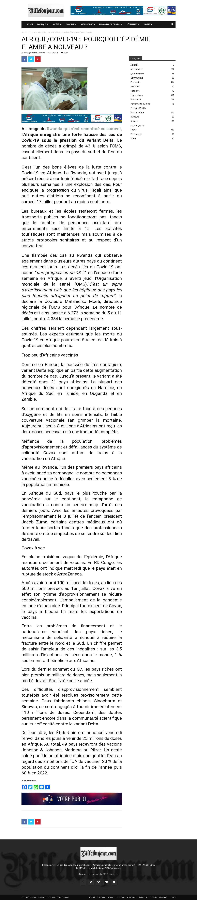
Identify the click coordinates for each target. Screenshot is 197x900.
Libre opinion (137, 95)
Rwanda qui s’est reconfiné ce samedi (84, 128)
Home (24, 32)
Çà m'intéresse (137, 73)
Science (32, 32)
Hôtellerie (132, 24)
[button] (172, 24)
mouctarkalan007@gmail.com (104, 874)
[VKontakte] (106, 882)
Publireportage (137, 112)
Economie (70, 24)
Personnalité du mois (109, 24)
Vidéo (133, 138)
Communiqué (137, 77)
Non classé (136, 99)
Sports (146, 24)
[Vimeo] (98, 882)
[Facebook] (83, 882)
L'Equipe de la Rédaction (34, 53)
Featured (135, 86)
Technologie (136, 134)
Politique (41, 24)
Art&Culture (87, 24)
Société (55, 24)
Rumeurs (135, 116)
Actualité (135, 64)
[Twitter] (91, 882)
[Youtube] (114, 882)
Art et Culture (137, 69)
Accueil (30, 24)
